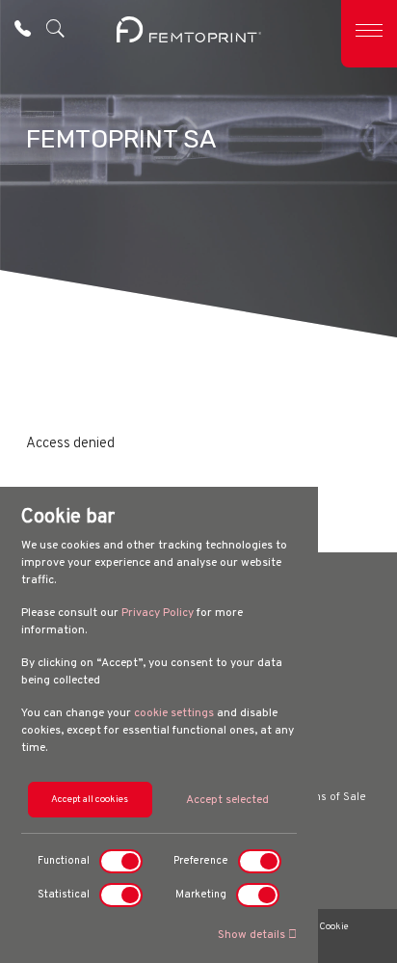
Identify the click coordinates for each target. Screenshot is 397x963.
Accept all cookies (89, 799)
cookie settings (174, 713)
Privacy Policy (157, 613)
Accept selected (227, 800)
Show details (253, 935)
